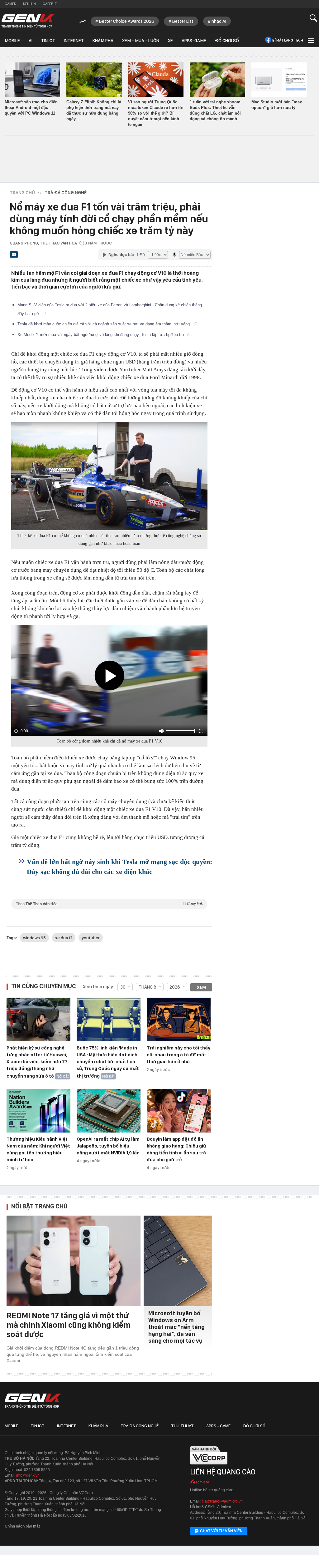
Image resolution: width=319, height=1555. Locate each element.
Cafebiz (50, 4)
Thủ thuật (182, 1425)
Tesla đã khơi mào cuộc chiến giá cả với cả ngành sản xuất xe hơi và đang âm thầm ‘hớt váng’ (104, 324)
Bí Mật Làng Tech (287, 40)
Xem (201, 987)
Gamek (10, 4)
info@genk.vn (28, 1475)
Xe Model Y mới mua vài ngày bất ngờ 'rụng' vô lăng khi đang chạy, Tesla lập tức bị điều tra (101, 334)
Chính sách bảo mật (22, 1526)
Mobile (12, 40)
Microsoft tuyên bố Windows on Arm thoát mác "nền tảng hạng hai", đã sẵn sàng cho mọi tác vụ (176, 1327)
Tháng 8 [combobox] (147, 987)
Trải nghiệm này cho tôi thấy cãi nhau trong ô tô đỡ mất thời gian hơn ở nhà (178, 1054)
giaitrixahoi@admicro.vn (222, 1501)
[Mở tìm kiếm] (313, 18)
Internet (74, 40)
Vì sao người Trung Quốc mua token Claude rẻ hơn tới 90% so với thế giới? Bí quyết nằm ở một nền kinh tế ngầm (155, 113)
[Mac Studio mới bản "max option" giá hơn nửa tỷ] (279, 79)
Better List (182, 21)
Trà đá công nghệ (140, 1425)
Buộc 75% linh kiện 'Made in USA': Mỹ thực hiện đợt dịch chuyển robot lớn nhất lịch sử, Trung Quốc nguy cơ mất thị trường (108, 1062)
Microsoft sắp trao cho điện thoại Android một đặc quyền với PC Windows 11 (31, 108)
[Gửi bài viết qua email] (14, 256)
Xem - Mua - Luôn (140, 40)
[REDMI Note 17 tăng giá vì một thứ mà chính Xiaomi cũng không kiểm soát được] (73, 1261)
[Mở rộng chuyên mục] (310, 40)
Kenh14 (29, 4)
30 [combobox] (123, 987)
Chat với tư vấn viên (221, 1531)
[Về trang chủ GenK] (28, 21)
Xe (170, 40)
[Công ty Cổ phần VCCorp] (208, 1466)
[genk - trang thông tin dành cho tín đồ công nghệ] (33, 1400)
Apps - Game (218, 1425)
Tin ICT (48, 40)
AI (30, 40)
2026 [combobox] (174, 987)
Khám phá (103, 40)
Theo (109, 903)
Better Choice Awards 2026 (126, 21)
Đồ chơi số (227, 40)
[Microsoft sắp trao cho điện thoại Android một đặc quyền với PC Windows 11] (32, 79)
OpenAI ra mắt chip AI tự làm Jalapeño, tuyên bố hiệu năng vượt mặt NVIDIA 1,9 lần (108, 1146)
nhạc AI (219, 21)
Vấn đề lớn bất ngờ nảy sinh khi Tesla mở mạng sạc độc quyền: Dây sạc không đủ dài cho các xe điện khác (119, 867)
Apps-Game (194, 40)
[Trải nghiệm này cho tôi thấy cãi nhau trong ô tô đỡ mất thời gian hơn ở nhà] (179, 1020)
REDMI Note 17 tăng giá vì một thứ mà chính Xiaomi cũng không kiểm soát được (69, 1325)
